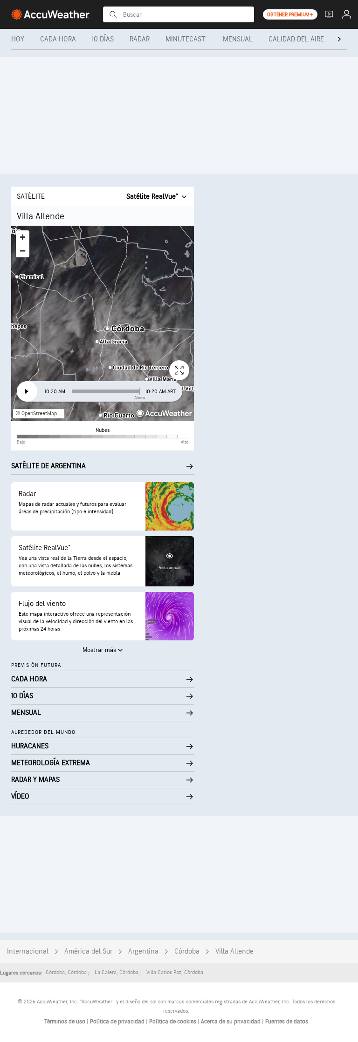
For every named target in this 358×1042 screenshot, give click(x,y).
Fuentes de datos (286, 1021)
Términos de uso (65, 1021)
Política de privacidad (118, 1021)
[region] (102, 323)
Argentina (143, 951)
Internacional (27, 951)
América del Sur (88, 951)
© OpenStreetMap (36, 413)
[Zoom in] (22, 237)
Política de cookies (173, 1021)
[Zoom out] (22, 250)
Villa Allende (234, 951)
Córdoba (187, 951)
